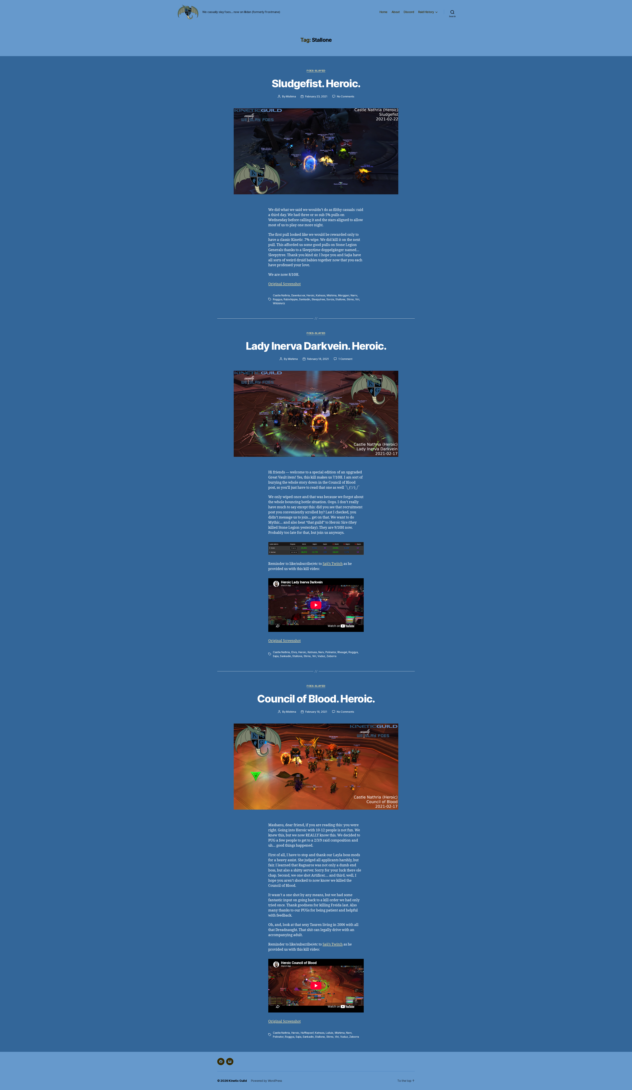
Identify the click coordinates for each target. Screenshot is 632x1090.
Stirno (350, 299)
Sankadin (304, 299)
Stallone (340, 299)
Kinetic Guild (238, 1080)
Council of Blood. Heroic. (316, 698)
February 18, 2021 (318, 359)
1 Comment (345, 359)
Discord (409, 12)
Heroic (310, 295)
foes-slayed (316, 70)
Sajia (276, 656)
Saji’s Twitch (333, 564)
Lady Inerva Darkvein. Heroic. (316, 345)
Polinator (330, 652)
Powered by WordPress (266, 1080)
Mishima (291, 96)
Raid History (426, 12)
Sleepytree (318, 299)
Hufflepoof (307, 1032)
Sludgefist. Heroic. (316, 83)
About (396, 12)
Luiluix (329, 1032)
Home (383, 12)
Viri (357, 299)
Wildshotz (279, 303)
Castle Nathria (281, 295)
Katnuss (320, 295)
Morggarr (343, 295)
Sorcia (330, 299)
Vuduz (321, 656)
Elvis (294, 652)
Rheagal (342, 652)
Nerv (321, 652)
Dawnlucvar (298, 295)
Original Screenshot (284, 284)
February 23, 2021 (316, 96)
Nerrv (354, 295)
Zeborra (331, 656)
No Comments (345, 96)
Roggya (277, 299)
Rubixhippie (291, 299)
